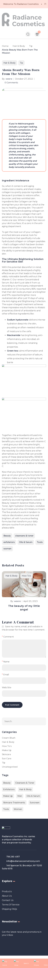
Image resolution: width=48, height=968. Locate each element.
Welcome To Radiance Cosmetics (21, 4)
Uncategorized (10, 767)
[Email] (8, 555)
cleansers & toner (24, 536)
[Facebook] (3, 555)
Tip (30, 46)
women (7, 548)
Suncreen (35, 802)
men (19, 796)
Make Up (7, 750)
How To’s (26, 576)
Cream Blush (8, 738)
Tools (40, 542)
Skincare (6, 754)
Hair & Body (19, 46)
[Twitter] (13, 555)
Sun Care (6, 758)
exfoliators (9, 542)
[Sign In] (45, 34)
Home (5, 46)
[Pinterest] (18, 555)
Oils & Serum (26, 542)
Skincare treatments (14, 802)
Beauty (7, 536)
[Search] (43, 721)
